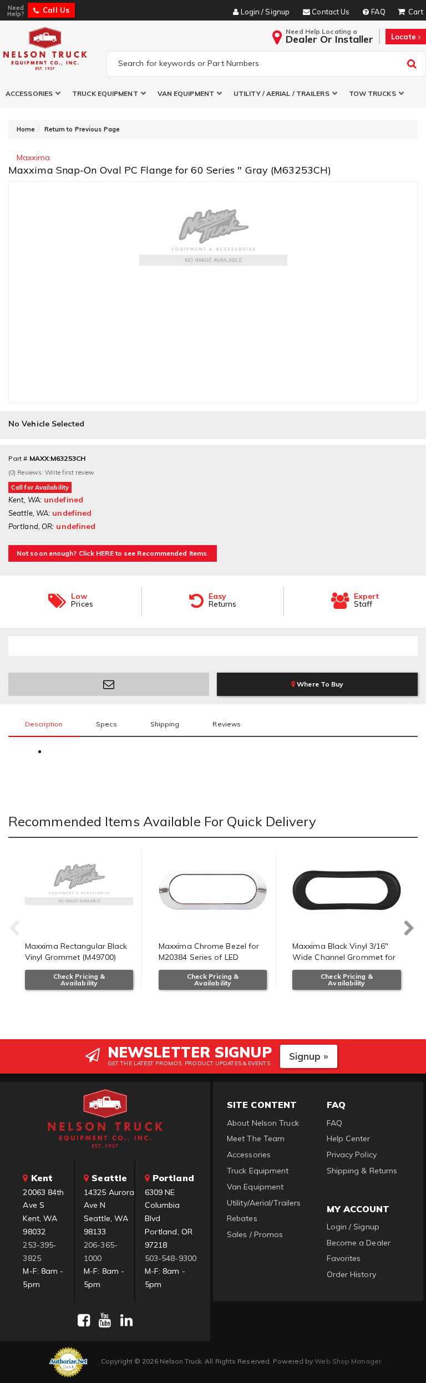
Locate (404, 36)
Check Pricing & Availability (79, 979)
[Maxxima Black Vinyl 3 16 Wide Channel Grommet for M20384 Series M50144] (346, 890)
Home (26, 129)
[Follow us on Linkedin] (126, 1320)
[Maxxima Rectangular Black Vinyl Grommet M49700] (79, 890)
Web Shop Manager (348, 1361)
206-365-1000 (101, 1251)
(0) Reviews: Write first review (51, 472)
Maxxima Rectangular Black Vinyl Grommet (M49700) (76, 951)
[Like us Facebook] (84, 1320)
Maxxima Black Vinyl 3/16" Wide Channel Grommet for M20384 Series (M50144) (343, 957)
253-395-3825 (40, 1251)
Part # (18, 458)
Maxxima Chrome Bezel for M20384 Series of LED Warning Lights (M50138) (209, 957)
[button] (33, 93)
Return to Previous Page (82, 129)
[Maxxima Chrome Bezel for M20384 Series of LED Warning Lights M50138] (213, 890)
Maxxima (33, 157)
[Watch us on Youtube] (105, 1320)
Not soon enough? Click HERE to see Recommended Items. (113, 553)
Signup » (308, 1056)
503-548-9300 (170, 1258)
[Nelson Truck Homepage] (51, 48)
